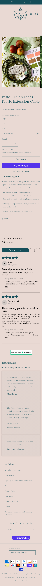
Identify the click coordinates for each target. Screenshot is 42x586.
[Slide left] (15, 92)
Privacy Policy (10, 491)
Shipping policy (34, 577)
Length (4, 119)
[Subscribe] (33, 529)
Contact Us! (9, 475)
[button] (4, 14)
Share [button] (6, 219)
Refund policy (10, 486)
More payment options (21, 171)
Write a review (15, 250)
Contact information (22, 581)
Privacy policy (9, 577)
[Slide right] (26, 92)
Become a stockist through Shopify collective (18, 513)
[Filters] (32, 250)
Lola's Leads (11, 574)
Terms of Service (11, 502)
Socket (4, 129)
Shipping (14, 152)
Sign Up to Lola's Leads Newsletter (18, 481)
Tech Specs (9, 496)
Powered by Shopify (22, 574)
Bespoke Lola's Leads (13, 470)
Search (7, 507)
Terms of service (21, 577)
